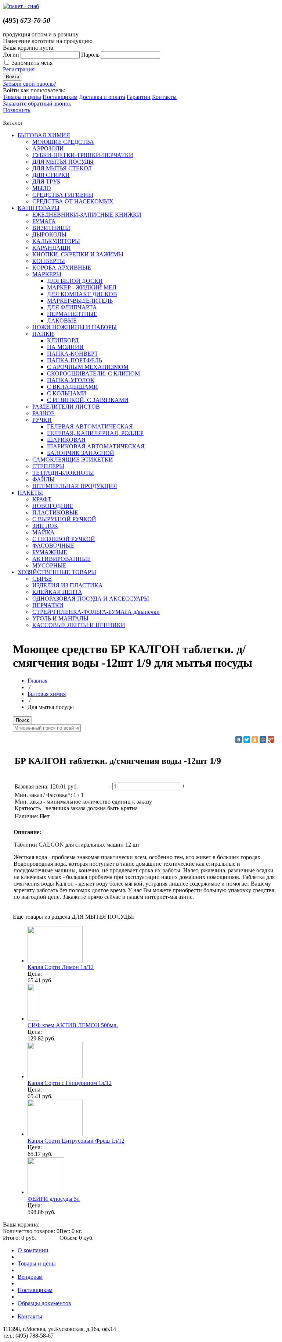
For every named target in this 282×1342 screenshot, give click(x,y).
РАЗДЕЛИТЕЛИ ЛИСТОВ (66, 406)
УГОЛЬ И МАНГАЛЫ (60, 618)
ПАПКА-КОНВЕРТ (72, 353)
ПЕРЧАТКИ (48, 605)
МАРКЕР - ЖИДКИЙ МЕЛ (81, 287)
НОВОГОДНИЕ (52, 506)
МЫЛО (41, 188)
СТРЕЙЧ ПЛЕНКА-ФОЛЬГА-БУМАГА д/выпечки (96, 612)
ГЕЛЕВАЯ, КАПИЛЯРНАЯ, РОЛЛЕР (95, 433)
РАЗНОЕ (43, 413)
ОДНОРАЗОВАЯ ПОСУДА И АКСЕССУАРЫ (90, 598)
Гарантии (139, 97)
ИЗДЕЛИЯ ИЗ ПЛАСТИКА (67, 585)
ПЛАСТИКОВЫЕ (55, 512)
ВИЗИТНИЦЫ (51, 228)
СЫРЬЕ (42, 579)
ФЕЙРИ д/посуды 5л (54, 1199)
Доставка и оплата (102, 97)
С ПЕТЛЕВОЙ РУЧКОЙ (63, 539)
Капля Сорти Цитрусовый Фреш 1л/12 (76, 1141)
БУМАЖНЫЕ (49, 552)
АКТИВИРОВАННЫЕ (61, 559)
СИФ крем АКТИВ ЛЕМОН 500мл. (73, 1025)
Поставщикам (60, 97)
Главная (37, 680)
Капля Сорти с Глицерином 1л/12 (70, 1083)
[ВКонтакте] (238, 739)
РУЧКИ (42, 420)
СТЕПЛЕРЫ (48, 466)
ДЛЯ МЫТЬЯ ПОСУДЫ (63, 162)
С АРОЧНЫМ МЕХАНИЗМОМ (88, 367)
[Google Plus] (271, 739)
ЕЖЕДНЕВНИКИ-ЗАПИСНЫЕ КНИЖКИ (86, 214)
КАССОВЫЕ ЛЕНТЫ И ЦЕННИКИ (78, 625)
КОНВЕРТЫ (48, 261)
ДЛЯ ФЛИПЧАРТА (72, 307)
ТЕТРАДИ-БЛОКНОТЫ (63, 473)
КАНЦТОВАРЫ (38, 208)
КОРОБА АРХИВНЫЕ (61, 267)
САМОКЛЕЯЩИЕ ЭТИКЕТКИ (72, 459)
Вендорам (30, 1277)
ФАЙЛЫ (43, 479)
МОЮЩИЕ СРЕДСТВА (63, 142)
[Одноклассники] (255, 739)
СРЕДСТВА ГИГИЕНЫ (62, 195)
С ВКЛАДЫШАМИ (72, 387)
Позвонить (16, 110)
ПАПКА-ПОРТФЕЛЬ (74, 360)
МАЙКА (43, 532)
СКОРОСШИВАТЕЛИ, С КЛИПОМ (93, 373)
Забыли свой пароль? (29, 84)
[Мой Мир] (263, 739)
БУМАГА (44, 221)
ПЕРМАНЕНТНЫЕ (72, 314)
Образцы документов (44, 1303)
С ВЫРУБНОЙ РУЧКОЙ (64, 519)
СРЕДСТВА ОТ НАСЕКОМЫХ (72, 201)
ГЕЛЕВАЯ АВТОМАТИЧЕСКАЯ (90, 426)
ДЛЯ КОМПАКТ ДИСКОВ (82, 294)
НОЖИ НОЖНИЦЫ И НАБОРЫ (74, 327)
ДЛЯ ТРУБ (46, 181)
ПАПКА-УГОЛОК (70, 380)
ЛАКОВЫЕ (62, 320)
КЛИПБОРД (63, 340)
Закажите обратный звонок (37, 103)
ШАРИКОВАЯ (66, 440)
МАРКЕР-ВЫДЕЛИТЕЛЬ (80, 301)
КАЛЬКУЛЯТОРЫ (56, 241)
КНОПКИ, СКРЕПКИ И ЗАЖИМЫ (77, 254)
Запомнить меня (32, 63)
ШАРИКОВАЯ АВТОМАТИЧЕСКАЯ (96, 446)
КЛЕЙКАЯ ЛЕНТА (57, 592)
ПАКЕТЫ (30, 493)
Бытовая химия (47, 694)
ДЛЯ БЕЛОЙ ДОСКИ (75, 281)
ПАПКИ (43, 334)
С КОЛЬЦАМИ (66, 393)
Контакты (164, 97)
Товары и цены (22, 97)
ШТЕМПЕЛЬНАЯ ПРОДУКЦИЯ (74, 486)
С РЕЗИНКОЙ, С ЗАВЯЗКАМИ (88, 400)
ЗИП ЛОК (45, 526)
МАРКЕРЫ (46, 274)
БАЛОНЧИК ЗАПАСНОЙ (80, 453)
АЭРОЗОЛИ (48, 148)
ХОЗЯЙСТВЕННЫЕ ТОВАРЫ (57, 572)
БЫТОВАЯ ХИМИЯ (44, 135)
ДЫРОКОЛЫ (49, 234)
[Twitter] (246, 739)
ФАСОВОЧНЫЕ (53, 545)
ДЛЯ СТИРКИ (51, 175)
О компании (33, 1250)
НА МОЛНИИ (65, 347)
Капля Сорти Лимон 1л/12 (61, 967)
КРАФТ (41, 499)
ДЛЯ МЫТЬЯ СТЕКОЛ (62, 168)
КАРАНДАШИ (51, 248)
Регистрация (19, 69)
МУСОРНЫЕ (49, 565)
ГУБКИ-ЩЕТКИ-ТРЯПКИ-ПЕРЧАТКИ (82, 155)
